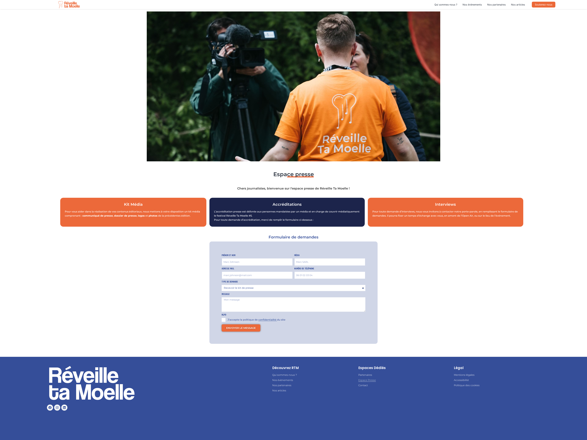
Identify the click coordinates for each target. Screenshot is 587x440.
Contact (363, 385)
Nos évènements (472, 4)
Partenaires (365, 374)
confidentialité (267, 319)
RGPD (224, 314)
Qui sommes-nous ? (445, 4)
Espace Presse (367, 380)
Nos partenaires (496, 4)
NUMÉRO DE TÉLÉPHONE (304, 268)
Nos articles (518, 4)
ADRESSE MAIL (228, 268)
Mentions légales (464, 374)
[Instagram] (57, 408)
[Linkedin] (64, 408)
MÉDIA (297, 255)
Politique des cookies (467, 385)
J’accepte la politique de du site (256, 319)
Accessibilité (461, 380)
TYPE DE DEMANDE (230, 281)
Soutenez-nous (543, 4)
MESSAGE (226, 294)
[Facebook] (50, 408)
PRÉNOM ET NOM (228, 255)
